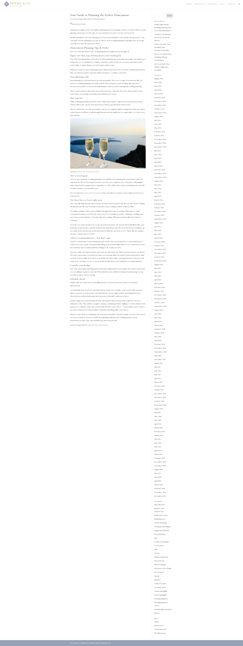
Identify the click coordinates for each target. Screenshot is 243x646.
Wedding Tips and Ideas (163, 609)
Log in (156, 622)
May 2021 (157, 276)
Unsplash (96, 172)
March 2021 (158, 283)
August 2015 (158, 435)
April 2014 (157, 481)
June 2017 (157, 371)
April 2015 (157, 450)
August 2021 (158, 264)
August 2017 (158, 363)
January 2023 (159, 208)
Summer (157, 580)
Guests (156, 553)
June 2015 (157, 443)
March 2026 (158, 94)
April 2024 (158, 162)
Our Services (159, 572)
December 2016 (160, 394)
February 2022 (159, 242)
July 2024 (157, 151)
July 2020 (157, 314)
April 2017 (157, 378)
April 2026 (158, 90)
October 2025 (159, 109)
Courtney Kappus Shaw (79, 19)
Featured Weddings (161, 542)
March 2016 (158, 428)
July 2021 (157, 268)
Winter (156, 613)
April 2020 (158, 321)
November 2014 (160, 466)
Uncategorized (159, 587)
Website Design (95, 643)
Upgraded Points (93, 325)
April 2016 (157, 424)
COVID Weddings (160, 523)
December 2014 (160, 462)
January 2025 (159, 135)
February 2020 (159, 329)
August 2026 (158, 79)
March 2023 (158, 200)
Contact (231, 4)
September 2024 (160, 147)
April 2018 (157, 356)
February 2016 (159, 432)
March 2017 (158, 382)
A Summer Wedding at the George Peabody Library (162, 37)
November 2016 (160, 397)
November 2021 (160, 253)
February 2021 (159, 287)
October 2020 (159, 302)
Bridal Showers (159, 519)
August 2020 (158, 310)
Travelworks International (92, 193)
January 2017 (159, 390)
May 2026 (157, 86)
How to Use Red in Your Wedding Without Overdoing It (163, 57)
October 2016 (159, 401)
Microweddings (160, 565)
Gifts (156, 549)
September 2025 (160, 113)
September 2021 (160, 261)
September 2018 (160, 352)
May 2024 (157, 158)
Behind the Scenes (161, 515)
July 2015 (157, 439)
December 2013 (160, 492)
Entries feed (158, 625)
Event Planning (159, 534)
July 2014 (157, 473)
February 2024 (159, 170)
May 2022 (157, 234)
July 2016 (157, 413)
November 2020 (160, 299)
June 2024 (158, 154)
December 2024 (160, 139)
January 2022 (159, 246)
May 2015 (157, 447)
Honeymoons (101, 19)
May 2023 (157, 192)
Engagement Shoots (161, 530)
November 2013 (160, 496)
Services (199, 4)
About (189, 4)
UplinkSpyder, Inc (106, 643)
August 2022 (158, 223)
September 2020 (160, 306)
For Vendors (159, 546)
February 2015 (159, 458)
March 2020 (158, 325)
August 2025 (158, 116)
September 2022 (160, 219)
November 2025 (160, 105)
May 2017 (157, 375)
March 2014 (158, 485)
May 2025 (157, 128)
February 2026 (159, 97)
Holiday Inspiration (161, 557)
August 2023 (158, 181)
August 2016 (158, 409)
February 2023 (159, 204)
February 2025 (159, 132)
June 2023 (158, 189)
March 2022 (158, 238)
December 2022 (160, 211)
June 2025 (158, 124)
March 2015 (158, 454)
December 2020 (160, 295)
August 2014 (158, 469)
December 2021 (160, 249)
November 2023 (160, 173)
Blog (222, 4)
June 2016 (157, 416)
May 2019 (157, 337)
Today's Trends (160, 584)
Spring (156, 576)
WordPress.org (160, 633)
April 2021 (157, 280)
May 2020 (157, 318)
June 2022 (158, 230)
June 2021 (157, 272)
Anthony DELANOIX (83, 172)
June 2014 (157, 477)
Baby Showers (159, 505)
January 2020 (159, 333)
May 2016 (157, 420)
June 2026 (158, 82)
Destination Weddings (162, 527)
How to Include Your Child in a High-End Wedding (161, 67)
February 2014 (159, 488)
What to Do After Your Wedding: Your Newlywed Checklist (162, 47)
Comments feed (160, 629)
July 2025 (157, 120)
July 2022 (157, 227)
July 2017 (157, 367)
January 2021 (159, 291)
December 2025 (160, 101)
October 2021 (159, 257)
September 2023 (160, 177)
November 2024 (160, 143)
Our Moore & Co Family (162, 568)
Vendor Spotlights (160, 591)
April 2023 (157, 196)
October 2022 (159, 215)
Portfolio (212, 4)
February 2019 (159, 344)
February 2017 (159, 386)
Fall (155, 538)
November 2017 (160, 359)
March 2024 (158, 166)
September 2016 (160, 405)
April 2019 (157, 340)
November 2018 (160, 348)
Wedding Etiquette (161, 599)
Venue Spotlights (160, 595)
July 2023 (157, 185)
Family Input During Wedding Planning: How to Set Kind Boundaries (163, 28)
